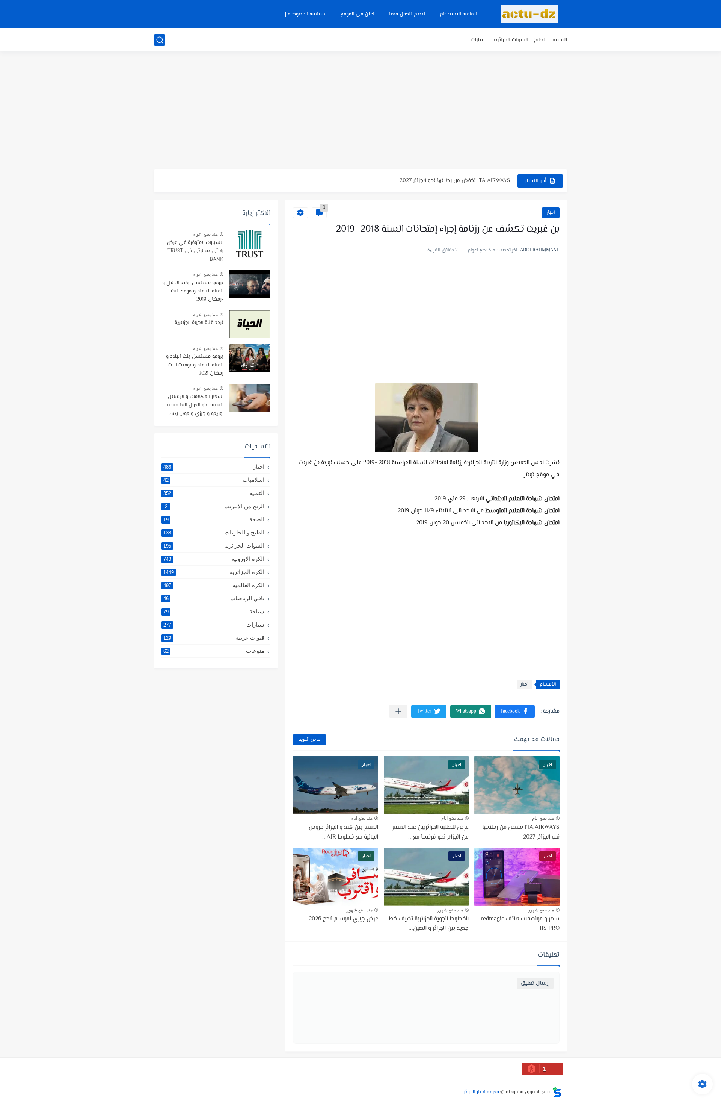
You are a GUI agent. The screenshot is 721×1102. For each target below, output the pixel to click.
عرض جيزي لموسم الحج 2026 (343, 919)
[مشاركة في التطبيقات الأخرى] (398, 711)
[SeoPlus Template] (556, 1092)
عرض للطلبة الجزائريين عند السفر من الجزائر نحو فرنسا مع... (430, 832)
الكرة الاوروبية (213, 559)
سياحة (213, 611)
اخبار (551, 212)
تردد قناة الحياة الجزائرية (199, 323)
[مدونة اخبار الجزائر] (529, 14)
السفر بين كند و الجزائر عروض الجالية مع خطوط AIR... (343, 832)
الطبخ (540, 40)
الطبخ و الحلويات (213, 532)
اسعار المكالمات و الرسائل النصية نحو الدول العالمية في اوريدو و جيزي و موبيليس (192, 405)
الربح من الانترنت (215, 506)
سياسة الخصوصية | (305, 14)
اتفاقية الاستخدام (458, 14)
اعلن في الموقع (357, 14)
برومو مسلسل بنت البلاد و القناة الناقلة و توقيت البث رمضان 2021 (194, 365)
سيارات (479, 40)
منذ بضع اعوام (205, 234)
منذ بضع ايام (543, 818)
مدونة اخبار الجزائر (481, 1092)
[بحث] (159, 40)
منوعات (213, 651)
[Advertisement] (360, 110)
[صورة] (249, 244)
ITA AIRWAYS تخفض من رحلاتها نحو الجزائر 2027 (455, 173)
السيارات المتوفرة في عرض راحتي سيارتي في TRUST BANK (195, 251)
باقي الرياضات (213, 598)
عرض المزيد (309, 739)
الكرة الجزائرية (213, 572)
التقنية (559, 40)
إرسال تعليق (535, 983)
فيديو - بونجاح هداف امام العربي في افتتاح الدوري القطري (441, 188)
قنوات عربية (213, 637)
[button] (515, 711)
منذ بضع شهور (541, 910)
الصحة (213, 519)
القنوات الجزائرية (510, 40)
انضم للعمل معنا (407, 14)
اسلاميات (213, 480)
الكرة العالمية (213, 585)
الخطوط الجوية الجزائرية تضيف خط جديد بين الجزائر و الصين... (429, 924)
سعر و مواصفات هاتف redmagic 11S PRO (520, 924)
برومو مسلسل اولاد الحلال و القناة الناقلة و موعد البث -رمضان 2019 (192, 291)
